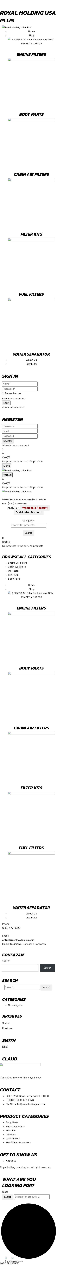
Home (5, 943)
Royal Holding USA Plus (28, 16)
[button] (28, 453)
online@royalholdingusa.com (18, 940)
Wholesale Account (35, 507)
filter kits (31, 234)
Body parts (31, 114)
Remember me (13, 393)
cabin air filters (31, 174)
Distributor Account (28, 512)
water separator (31, 354)
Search (6, 960)
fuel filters (31, 294)
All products (36, 461)
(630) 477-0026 (11, 927)
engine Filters (31, 54)
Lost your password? (14, 398)
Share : (6, 1023)
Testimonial (16, 943)
